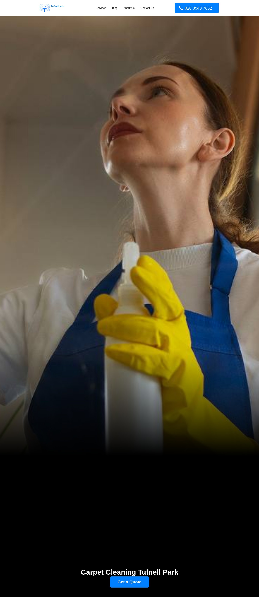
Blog (115, 7)
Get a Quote (129, 582)
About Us (129, 7)
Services (101, 7)
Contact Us (147, 7)
